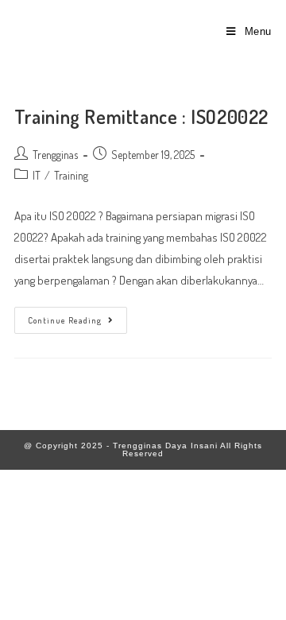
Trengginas (55, 154)
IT (37, 175)
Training (71, 175)
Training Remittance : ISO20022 (141, 116)
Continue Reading (77, 316)
